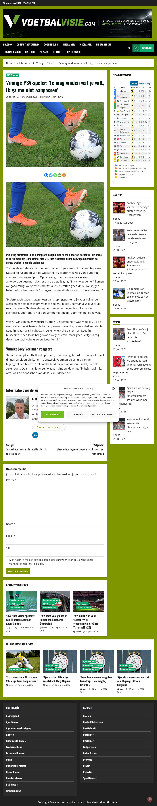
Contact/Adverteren (28, 44)
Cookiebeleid (51, 44)
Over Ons (30, 52)
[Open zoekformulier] (129, 48)
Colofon (7, 44)
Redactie (58, 52)
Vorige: (26, 449)
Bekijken (147, 48)
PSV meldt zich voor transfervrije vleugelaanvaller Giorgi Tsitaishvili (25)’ (86, 621)
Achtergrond (12, 716)
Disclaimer (69, 44)
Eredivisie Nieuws (14, 747)
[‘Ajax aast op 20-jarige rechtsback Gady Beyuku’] (60, 661)
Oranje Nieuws (13, 772)
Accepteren (52, 414)
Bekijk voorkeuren (103, 414)
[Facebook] (46, 175)
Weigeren (77, 414)
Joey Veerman (57, 259)
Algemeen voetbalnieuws (18, 728)
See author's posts (49, 427)
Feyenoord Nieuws (15, 753)
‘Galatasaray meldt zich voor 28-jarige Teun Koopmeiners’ (22, 679)
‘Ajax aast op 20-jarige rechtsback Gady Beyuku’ (57, 679)
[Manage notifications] (149, 799)
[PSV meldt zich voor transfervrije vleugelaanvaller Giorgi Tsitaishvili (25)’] (88, 601)
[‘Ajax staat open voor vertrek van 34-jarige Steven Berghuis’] (134, 661)
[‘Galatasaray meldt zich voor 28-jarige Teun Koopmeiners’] (23, 661)
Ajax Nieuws (52, 665)
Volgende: (80, 449)
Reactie (11, 480)
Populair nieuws (16, 600)
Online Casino (13, 52)
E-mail (10, 535)
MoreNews (93, 802)
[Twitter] (51, 175)
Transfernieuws (16, 607)
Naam (10, 523)
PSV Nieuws (12, 75)
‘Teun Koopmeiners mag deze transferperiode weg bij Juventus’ (96, 681)
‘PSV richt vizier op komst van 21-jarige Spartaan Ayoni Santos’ (20, 619)
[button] (114, 388)
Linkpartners (103, 44)
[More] (64, 175)
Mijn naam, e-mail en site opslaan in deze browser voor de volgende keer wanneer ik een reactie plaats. (51, 561)
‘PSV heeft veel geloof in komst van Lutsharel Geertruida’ (53, 619)
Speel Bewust (74, 52)
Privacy (44, 52)
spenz (12, 96)
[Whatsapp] (55, 175)
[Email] (59, 175)
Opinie (9, 759)
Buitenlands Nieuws (18, 669)
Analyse (10, 734)
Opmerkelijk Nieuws (16, 766)
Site (8, 548)
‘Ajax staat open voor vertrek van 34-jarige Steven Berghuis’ (133, 681)
